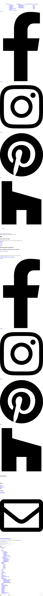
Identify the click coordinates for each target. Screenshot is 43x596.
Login (1, 546)
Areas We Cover (4, 572)
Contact (3, 569)
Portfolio (1, 487)
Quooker (4, 566)
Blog (3, 233)
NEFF (4, 567)
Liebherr (4, 568)
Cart (1, 245)
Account (1, 243)
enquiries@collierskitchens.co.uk (5, 538)
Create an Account (4, 541)
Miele (4, 565)
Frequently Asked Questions (7, 556)
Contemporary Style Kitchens (7, 579)
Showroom (4, 553)
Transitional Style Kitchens (6, 582)
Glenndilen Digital (18, 540)
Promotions (3, 589)
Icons (2, 577)
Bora (2, 574)
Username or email (3, 543)
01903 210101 (4, 228)
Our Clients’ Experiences (6, 555)
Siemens (4, 564)
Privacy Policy (4, 588)
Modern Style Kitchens (6, 580)
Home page (1, 233)
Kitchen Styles (2, 486)
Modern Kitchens (5, 558)
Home (2, 571)
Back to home (2, 241)
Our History (5, 551)
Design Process (4, 575)
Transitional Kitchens (6, 561)
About (1, 485)
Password (1, 544)
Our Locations (5, 554)
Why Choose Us (5, 552)
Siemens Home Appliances (5, 592)
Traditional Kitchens (6, 560)
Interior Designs (4, 562)
